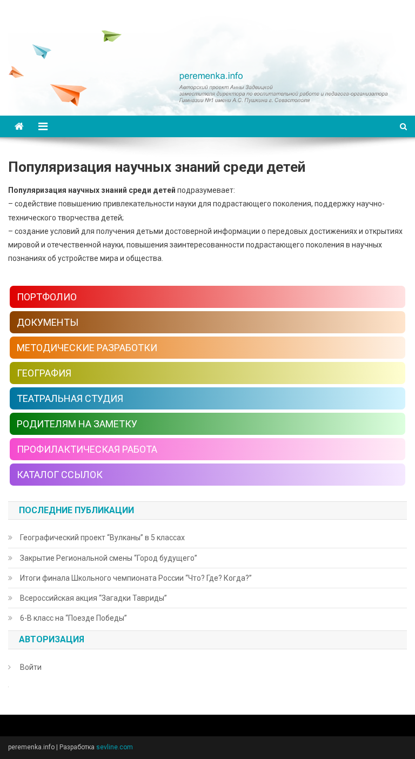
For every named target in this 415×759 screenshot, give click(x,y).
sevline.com (114, 747)
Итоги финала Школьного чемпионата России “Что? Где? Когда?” (136, 578)
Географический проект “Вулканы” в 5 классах (102, 537)
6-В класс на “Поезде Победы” (73, 618)
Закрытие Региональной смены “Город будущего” (108, 558)
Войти (31, 667)
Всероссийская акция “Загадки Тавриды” (93, 598)
